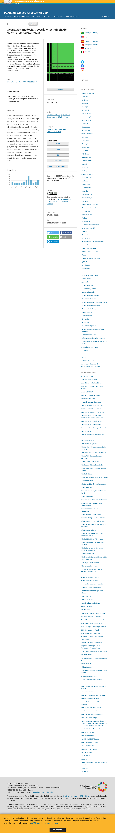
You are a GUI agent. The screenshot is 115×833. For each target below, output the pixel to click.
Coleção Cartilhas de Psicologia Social (93, 484)
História (84, 164)
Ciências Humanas (87, 134)
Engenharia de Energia (89, 309)
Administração (87, 215)
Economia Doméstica (89, 248)
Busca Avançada (72, 16)
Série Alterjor (85, 683)
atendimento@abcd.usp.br (43, 792)
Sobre (46, 16)
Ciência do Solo (87, 316)
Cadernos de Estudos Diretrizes (91, 421)
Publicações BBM (86, 667)
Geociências (86, 265)
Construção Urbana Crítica (90, 563)
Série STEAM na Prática (89, 749)
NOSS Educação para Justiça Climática (93, 627)
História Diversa (86, 606)
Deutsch (87, 48)
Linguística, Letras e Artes (89, 347)
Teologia (85, 171)
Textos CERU (85, 768)
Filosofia (85, 167)
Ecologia (85, 97)
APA (58, 149)
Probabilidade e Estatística (91, 258)
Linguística (85, 350)
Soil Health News (86, 756)
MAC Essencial (86, 610)
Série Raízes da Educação (89, 742)
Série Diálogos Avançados (89, 711)
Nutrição (85, 191)
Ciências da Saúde (87, 174)
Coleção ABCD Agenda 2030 (90, 462)
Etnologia (85, 144)
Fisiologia (85, 124)
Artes (83, 357)
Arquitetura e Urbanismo (90, 225)
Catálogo (7, 16)
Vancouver (58, 161)
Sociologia (85, 140)
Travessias (84, 772)
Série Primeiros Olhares (89, 732)
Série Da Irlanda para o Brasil (91, 707)
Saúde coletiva (87, 194)
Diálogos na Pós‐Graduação (90, 581)
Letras (84, 354)
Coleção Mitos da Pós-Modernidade (93, 521)
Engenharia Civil (87, 285)
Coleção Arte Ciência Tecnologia (92, 465)
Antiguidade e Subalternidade (91, 383)
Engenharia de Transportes (91, 305)
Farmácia (85, 201)
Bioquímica (86, 127)
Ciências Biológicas (87, 93)
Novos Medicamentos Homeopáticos (93, 620)
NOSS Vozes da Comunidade (90, 633)
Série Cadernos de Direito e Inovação (93, 695)
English (87, 37)
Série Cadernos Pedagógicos (90, 698)
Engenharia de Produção (90, 295)
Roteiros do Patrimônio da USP (91, 679)
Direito (84, 231)
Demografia (86, 238)
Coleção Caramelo (87, 481)
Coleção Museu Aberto (88, 530)
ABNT (58, 144)
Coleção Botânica (86, 474)
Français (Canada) (91, 45)
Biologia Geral (87, 120)
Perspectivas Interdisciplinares (91, 642)
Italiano (87, 52)
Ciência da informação (89, 208)
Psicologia (85, 154)
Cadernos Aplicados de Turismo (91, 409)
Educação (85, 137)
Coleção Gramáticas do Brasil (91, 514)
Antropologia (86, 157)
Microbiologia (86, 117)
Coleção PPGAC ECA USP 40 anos (92, 539)
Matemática (86, 268)
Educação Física (87, 178)
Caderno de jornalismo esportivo (92, 405)
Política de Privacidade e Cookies (45, 823)
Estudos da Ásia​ (86, 596)
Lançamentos (85, 84)
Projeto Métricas (86, 655)
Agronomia (86, 322)
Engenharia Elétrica (88, 292)
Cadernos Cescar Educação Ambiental (93, 412)
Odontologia (86, 184)
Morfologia (86, 110)
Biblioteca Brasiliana (88, 399)
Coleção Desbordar (87, 496)
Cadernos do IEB (86, 431)
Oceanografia (86, 279)
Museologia (86, 221)
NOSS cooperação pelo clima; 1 (91, 623)
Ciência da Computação (90, 275)
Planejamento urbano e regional (93, 242)
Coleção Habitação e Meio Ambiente (93, 518)
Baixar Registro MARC (57, 166)
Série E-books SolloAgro (89, 718)
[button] (53, 232)
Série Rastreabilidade (88, 746)
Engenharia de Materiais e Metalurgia (94, 302)
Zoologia (85, 107)
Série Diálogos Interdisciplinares (92, 714)
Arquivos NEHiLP (87, 392)
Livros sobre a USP (87, 361)
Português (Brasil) (91, 33)
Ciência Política (87, 161)
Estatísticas (36, 16)
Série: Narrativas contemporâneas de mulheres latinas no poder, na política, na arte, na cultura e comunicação (94, 723)
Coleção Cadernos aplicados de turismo (94, 477)
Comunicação (86, 211)
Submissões (58, 16)
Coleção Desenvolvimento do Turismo (94, 500)
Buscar (106, 16)
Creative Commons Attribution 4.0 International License (59, 201)
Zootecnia (85, 319)
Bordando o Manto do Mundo (91, 402)
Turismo (85, 218)
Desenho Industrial (54, 132)
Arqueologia (86, 147)
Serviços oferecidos (21, 16)
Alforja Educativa (87, 376)
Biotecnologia (86, 130)
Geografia (85, 151)
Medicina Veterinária (89, 335)
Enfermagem (86, 188)
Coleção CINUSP (86, 487)
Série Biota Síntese (87, 692)
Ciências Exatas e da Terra (89, 252)
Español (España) (91, 41)
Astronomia (86, 272)
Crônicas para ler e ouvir (89, 566)
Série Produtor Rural (88, 736)
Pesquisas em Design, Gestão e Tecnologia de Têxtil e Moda (58, 116)
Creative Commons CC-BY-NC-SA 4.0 (76, 796)
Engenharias (85, 282)
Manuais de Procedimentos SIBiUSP (93, 613)
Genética (85, 103)
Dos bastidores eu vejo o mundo (92, 584)
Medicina (85, 181)
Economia (85, 235)
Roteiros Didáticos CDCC (89, 676)
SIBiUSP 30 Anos (86, 752)
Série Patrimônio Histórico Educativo (93, 729)
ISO (58, 155)
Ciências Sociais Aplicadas (56, 129)
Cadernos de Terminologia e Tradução (94, 428)
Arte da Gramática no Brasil (90, 395)
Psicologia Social (86, 664)
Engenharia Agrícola (89, 326)
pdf (61, 89)
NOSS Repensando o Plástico (90, 630)
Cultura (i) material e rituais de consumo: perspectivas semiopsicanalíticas (91, 571)
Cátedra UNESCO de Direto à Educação (94, 453)
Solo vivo (84, 759)
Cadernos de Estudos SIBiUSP (91, 424)
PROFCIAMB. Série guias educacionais (94, 651)
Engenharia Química (89, 289)
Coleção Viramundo (87, 554)
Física (84, 255)
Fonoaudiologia (87, 198)
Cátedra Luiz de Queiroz (89, 444)
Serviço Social (86, 245)
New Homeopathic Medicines (91, 616)
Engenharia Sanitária (89, 299)
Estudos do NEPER (87, 600)
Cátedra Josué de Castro (89, 440)
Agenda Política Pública (89, 380)
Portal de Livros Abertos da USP (26, 12)
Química (84, 262)
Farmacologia (86, 113)
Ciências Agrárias (86, 312)
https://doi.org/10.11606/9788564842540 (22, 82)
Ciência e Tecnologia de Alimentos (93, 338)
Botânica (85, 100)
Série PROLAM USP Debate (90, 739)
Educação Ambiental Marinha (91, 587)
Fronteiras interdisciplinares (90, 603)
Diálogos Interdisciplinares (90, 577)
